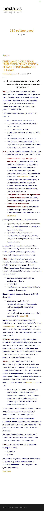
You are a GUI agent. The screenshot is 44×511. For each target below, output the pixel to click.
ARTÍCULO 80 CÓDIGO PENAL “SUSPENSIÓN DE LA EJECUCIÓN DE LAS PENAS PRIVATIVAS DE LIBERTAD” (20, 65)
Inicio (4, 507)
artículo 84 (23, 316)
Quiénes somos (13, 507)
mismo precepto (9, 326)
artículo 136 (23, 177)
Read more (7, 471)
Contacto (23, 507)
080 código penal (10, 74)
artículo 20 (30, 382)
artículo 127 (11, 216)
